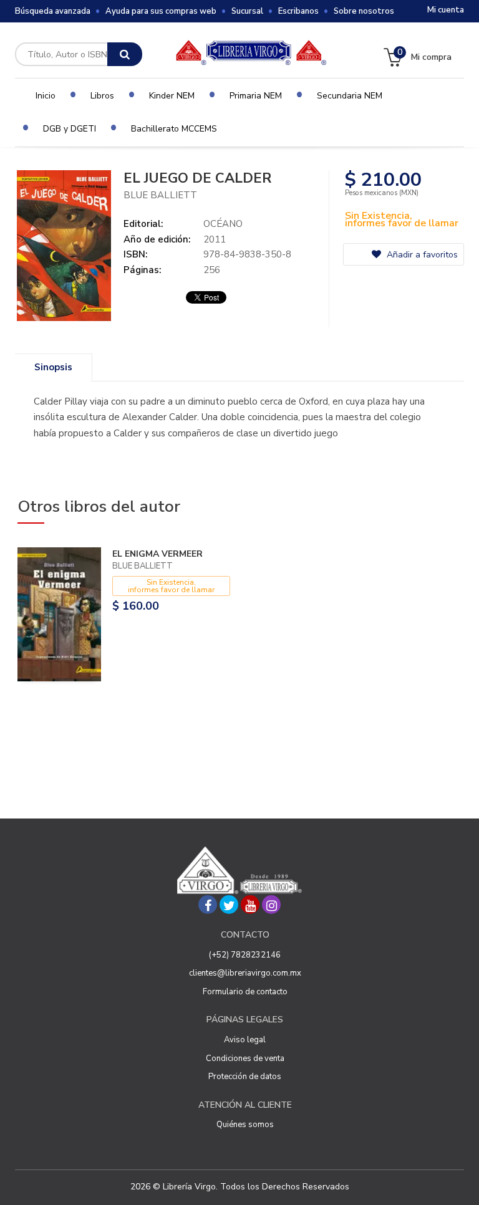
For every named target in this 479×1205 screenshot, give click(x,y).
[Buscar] (124, 54)
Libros (102, 96)
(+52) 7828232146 (245, 955)
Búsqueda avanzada (52, 11)
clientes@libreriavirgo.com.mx (245, 973)
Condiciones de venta (245, 1058)
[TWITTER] (229, 904)
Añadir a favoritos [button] (421, 255)
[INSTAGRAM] (271, 904)
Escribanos (298, 11)
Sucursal (247, 11)
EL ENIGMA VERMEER (157, 554)
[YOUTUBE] (250, 904)
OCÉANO (223, 224)
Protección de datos (244, 1076)
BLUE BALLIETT (160, 195)
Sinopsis (53, 367)
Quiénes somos (245, 1124)
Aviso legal (245, 1039)
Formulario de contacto (245, 991)
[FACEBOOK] (207, 904)
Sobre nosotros (364, 11)
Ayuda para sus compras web (160, 11)
